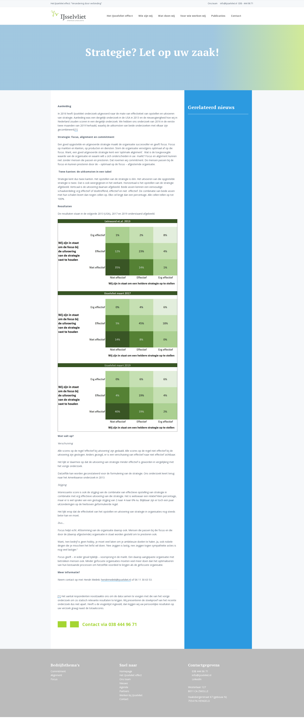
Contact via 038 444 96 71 (109, 624)
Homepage (125, 671)
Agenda (123, 687)
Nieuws (123, 683)
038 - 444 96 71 (245, 3)
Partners (124, 691)
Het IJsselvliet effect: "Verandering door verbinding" (76, 3)
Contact (123, 699)
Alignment (56, 675)
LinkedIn (196, 679)
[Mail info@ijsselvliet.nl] (62, 624)
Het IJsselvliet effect (130, 675)
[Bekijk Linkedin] (74, 624)
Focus (54, 679)
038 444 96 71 (200, 671)
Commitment (58, 671)
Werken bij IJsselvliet (130, 695)
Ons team (212, 3)
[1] (76, 129)
